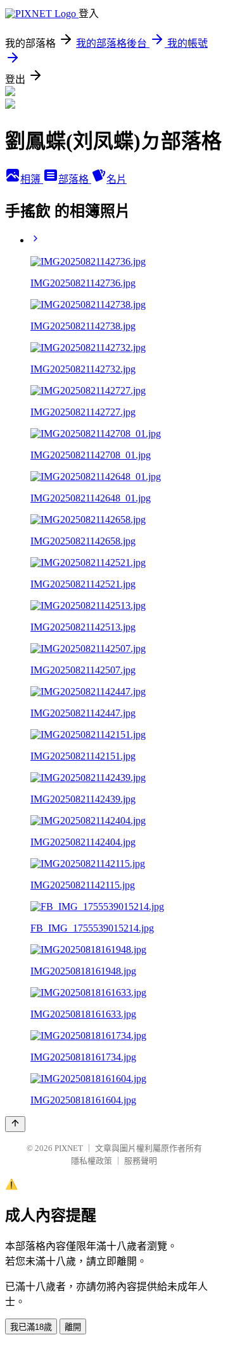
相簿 (31, 179)
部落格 (74, 179)
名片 (116, 179)
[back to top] (15, 1124)
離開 (73, 1327)
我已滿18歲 (31, 1327)
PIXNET (68, 1148)
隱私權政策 (91, 1161)
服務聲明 (140, 1161)
